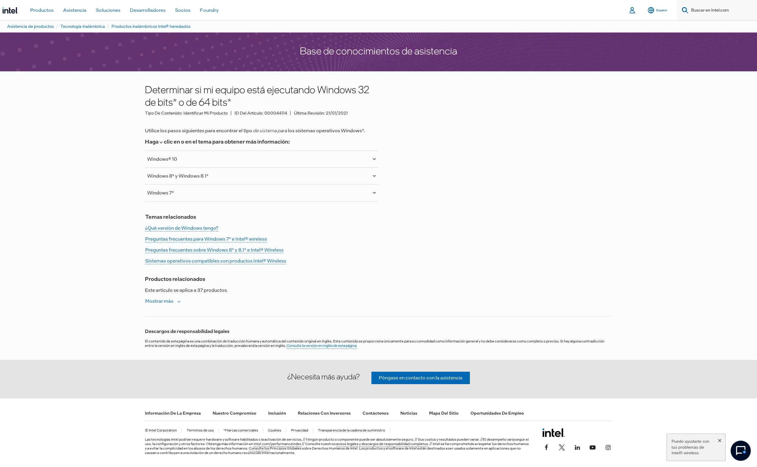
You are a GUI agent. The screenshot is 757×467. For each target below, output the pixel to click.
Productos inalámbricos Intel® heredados (150, 26)
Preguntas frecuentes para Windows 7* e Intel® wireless (206, 239)
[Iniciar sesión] (632, 10)
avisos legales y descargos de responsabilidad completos (382, 444)
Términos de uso (200, 430)
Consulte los (259, 448)
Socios (182, 10)
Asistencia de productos (30, 26)
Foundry (209, 10)
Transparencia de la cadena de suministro (351, 430)
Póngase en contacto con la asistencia (420, 378)
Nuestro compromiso (234, 413)
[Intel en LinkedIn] (577, 447)
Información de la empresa (173, 413)
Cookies (274, 430)
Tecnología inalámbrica (82, 26)
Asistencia (74, 10)
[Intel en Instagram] (608, 447)
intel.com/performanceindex (277, 444)
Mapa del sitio (444, 413)
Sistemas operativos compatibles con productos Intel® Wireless (215, 261)
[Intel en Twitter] (562, 447)
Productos (42, 10)
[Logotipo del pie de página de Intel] (553, 432)
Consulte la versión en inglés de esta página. (322, 345)
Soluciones (108, 10)
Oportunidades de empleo (497, 413)
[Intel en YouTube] (592, 447)
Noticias (408, 413)
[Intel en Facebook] (546, 447)
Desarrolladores (148, 10)
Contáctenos (376, 413)
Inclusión (277, 413)
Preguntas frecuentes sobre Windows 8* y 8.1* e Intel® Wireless (214, 250)
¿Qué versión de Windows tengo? (181, 228)
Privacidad (299, 430)
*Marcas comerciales (241, 430)
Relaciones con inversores (324, 413)
